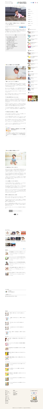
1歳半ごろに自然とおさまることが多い (10, 42)
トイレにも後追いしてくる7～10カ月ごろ (11, 41)
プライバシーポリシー (15, 391)
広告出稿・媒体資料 (15, 393)
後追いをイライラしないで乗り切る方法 (12, 43)
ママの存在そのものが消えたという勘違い (11, 39)
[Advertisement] (10, 303)
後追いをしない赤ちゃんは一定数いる (10, 47)
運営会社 (14, 390)
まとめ (7, 49)
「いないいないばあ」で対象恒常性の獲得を (11, 45)
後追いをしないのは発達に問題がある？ (12, 46)
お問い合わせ (14, 392)
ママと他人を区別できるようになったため (11, 38)
